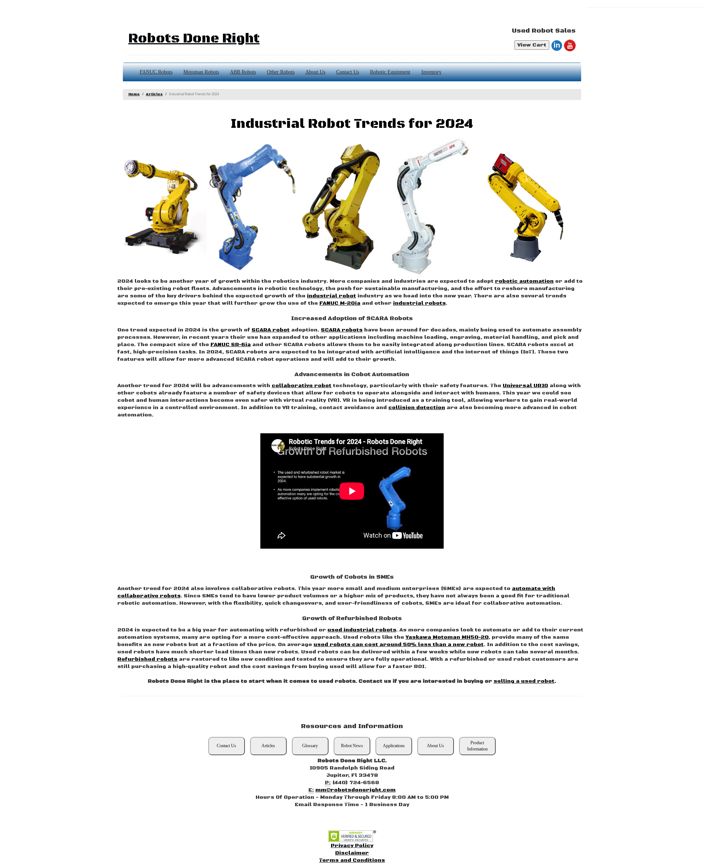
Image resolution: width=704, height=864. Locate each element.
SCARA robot (271, 330)
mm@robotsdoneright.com (355, 790)
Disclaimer (352, 853)
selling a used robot (524, 681)
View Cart (531, 45)
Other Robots (280, 72)
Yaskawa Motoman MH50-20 (447, 637)
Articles (154, 94)
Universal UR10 (525, 385)
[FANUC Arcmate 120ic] (524, 207)
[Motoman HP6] (433, 207)
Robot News (352, 745)
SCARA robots (342, 330)
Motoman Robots (201, 72)
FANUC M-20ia (339, 303)
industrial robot (331, 296)
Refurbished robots (147, 659)
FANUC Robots (156, 72)
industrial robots (419, 303)
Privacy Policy (352, 845)
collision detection (416, 407)
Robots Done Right (194, 38)
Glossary (310, 745)
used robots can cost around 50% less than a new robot (399, 644)
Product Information (477, 746)
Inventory (431, 72)
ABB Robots (243, 72)
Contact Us (347, 72)
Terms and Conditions (352, 860)
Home (134, 94)
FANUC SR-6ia (230, 344)
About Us (315, 72)
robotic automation (524, 281)
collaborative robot (301, 385)
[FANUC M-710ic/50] (343, 207)
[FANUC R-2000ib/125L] (161, 207)
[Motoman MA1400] (252, 207)
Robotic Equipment (390, 72)
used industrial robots (361, 630)
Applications (394, 745)
